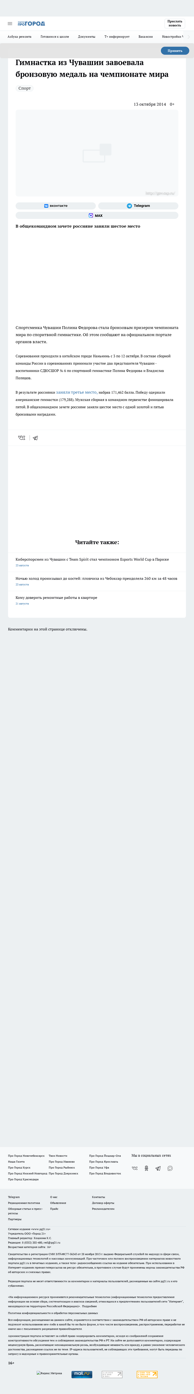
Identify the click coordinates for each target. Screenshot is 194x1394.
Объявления (58, 1203)
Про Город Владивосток (105, 1173)
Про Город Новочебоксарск (26, 1155)
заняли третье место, (76, 392)
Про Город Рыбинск (62, 1167)
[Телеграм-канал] (138, 205)
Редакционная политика (24, 1203)
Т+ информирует (117, 36)
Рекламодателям (103, 1208)
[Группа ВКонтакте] (56, 205)
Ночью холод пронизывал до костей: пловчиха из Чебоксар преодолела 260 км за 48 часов (96, 581)
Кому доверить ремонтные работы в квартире (56, 600)
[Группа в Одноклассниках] (146, 1168)
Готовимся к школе (55, 36)
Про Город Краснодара (23, 1179)
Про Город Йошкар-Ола (105, 1155)
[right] (188, 37)
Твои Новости (58, 1155)
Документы (86, 36)
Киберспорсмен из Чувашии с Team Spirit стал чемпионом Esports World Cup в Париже (92, 562)
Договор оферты (103, 1203)
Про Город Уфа (99, 1167)
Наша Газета (16, 1161)
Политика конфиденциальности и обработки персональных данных (53, 1313)
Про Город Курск (19, 1167)
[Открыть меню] (10, 23)
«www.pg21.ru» (40, 1229)
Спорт (24, 88)
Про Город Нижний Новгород (27, 1173)
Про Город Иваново (62, 1161)
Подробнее (89, 1306)
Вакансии (146, 36)
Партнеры (15, 1219)
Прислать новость (175, 23)
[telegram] (37, 437)
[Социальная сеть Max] (97, 215)
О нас (53, 1197)
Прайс (54, 1208)
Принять (175, 51)
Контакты (98, 1197)
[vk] (22, 437)
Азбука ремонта (20, 36)
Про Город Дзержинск (63, 1173)
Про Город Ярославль (103, 1161)
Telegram (14, 1197)
